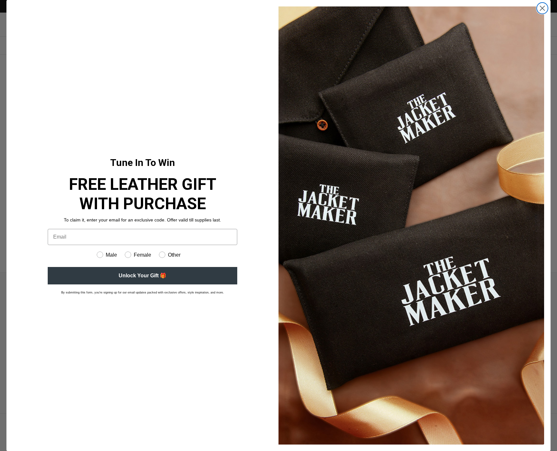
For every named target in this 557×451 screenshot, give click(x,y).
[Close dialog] (542, 8)
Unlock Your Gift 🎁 (142, 275)
